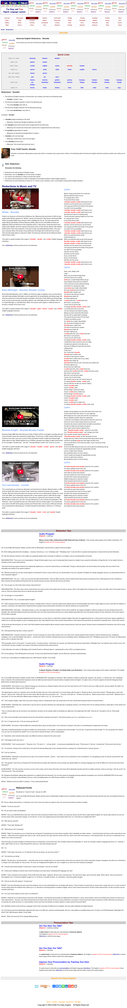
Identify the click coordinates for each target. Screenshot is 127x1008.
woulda (82, 66)
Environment (45, 22)
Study (107, 22)
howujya (119, 80)
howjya (107, 80)
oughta (82, 69)
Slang (19, 20)
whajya (82, 82)
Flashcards (95, 22)
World (7, 25)
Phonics (45, 20)
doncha (44, 80)
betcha (32, 80)
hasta (69, 69)
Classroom (7, 18)
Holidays (7, 22)
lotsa (69, 87)
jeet (32, 77)
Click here (42, 936)
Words (69, 20)
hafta (57, 69)
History (32, 25)
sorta (107, 87)
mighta (45, 66)
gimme (32, 62)
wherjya (106, 82)
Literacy (120, 22)
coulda (32, 66)
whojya (119, 82)
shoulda (69, 66)
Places (82, 22)
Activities (107, 18)
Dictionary (82, 25)
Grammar (44, 18)
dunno (45, 73)
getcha (57, 80)
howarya (82, 80)
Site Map (78, 1002)
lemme (45, 62)
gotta (45, 69)
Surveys (107, 20)
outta (94, 87)
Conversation (57, 18)
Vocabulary (95, 18)
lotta (82, 87)
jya (32, 82)
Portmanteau (57, 20)
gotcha (69, 80)
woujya (32, 84)
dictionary (9, 245)
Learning (57, 22)
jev (45, 77)
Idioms (7, 20)
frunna (32, 87)
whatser (44, 58)
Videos (120, 18)
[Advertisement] (63, 995)
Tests (120, 20)
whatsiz (57, 58)
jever (57, 77)
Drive (44, 25)
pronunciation (64, 968)
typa (119, 87)
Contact (120, 25)
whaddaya (44, 82)
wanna (94, 69)
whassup (32, 58)
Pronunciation (19, 18)
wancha (69, 82)
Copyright (61, 1002)
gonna (32, 69)
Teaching (70, 25)
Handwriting (82, 20)
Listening (82, 18)
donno (32, 73)
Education (57, 25)
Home (3, 29)
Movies (19, 22)
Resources (95, 25)
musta (57, 66)
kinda (45, 87)
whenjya (94, 82)
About (107, 25)
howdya (94, 80)
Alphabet (95, 20)
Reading (70, 18)
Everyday (32, 22)
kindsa (57, 87)
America (20, 25)
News (69, 22)
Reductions (32, 18)
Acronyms (32, 20)
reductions (86, 968)
